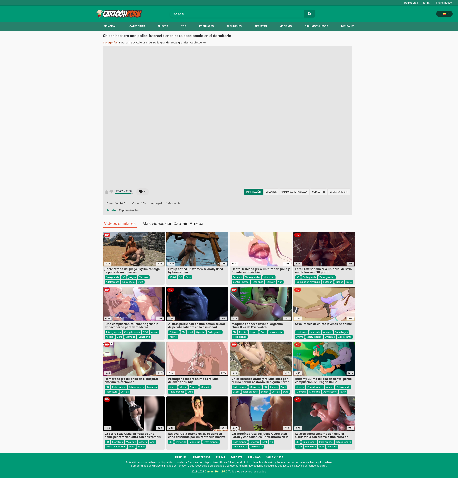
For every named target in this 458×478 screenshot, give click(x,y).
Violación (131, 441)
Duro (140, 281)
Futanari (124, 42)
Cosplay (270, 281)
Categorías (137, 26)
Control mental (241, 281)
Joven (343, 391)
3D (133, 42)
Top (183, 26)
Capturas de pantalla (294, 192)
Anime (154, 332)
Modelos (286, 26)
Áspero (109, 336)
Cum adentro (240, 446)
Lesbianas (257, 281)
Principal (110, 26)
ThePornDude (444, 2)
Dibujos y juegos (316, 26)
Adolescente (198, 42)
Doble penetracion (116, 446)
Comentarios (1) (339, 192)
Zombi (141, 446)
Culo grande (144, 42)
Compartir (318, 192)
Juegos (132, 277)
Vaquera (143, 277)
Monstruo (269, 277)
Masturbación (314, 336)
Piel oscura (111, 391)
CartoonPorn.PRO (216, 471)
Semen (264, 391)
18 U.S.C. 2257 (274, 457)
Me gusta (106, 192)
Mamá (183, 387)
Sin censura (128, 281)
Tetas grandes (180, 42)
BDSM (172, 277)
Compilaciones (132, 332)
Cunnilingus (341, 332)
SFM (145, 332)
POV (321, 446)
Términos (254, 457)
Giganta (200, 332)
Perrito (173, 336)
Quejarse (271, 192)
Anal (190, 332)
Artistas (261, 26)
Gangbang (144, 336)
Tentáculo (181, 441)
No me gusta (111, 192)
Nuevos (163, 26)
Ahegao (327, 332)
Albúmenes (234, 26)
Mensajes (347, 26)
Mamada (130, 336)
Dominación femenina (308, 281)
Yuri (280, 281)
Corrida (125, 391)
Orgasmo (330, 336)
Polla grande (161, 42)
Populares (206, 26)
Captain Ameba (128, 210)
